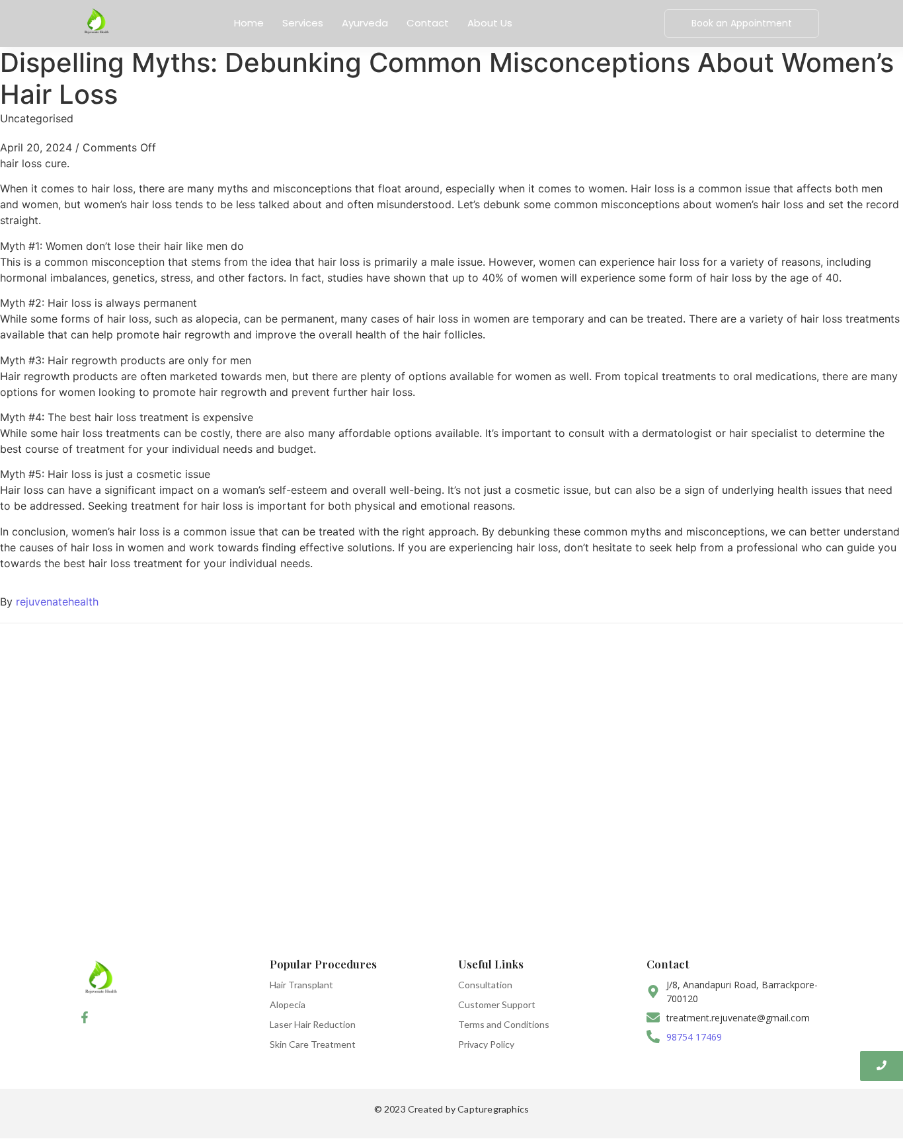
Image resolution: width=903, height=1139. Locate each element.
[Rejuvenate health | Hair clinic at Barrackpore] (96, 21)
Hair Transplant (301, 984)
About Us (489, 23)
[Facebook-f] (84, 1018)
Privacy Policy (486, 1044)
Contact (428, 23)
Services (302, 23)
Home (249, 23)
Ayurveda (365, 23)
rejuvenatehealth (57, 601)
